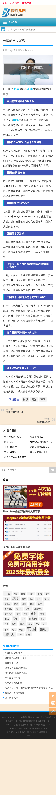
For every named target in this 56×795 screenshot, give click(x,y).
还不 (44, 623)
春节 (40, 603)
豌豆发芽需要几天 (38, 452)
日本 (24, 603)
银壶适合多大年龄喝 (14, 692)
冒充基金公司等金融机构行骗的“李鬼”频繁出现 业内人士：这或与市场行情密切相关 (29, 687)
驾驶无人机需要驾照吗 (16, 667)
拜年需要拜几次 (12, 677)
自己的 (33, 618)
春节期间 (8, 609)
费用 (37, 623)
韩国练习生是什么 (15, 411)
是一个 (19, 608)
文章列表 (14, 2)
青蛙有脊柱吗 (11, 662)
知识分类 (26, 2)
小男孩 (28, 735)
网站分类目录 (46, 717)
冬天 (39, 593)
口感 (6, 599)
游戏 (30, 89)
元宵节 (31, 594)
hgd (11, 50)
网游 (16, 120)
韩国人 (43, 629)
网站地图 (20, 721)
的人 (7, 618)
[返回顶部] (52, 711)
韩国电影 (10, 634)
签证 (15, 618)
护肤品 (7, 604)
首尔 (28, 634)
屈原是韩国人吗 (37, 436)
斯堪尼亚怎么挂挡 (13, 682)
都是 (6, 629)
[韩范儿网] (28, 11)
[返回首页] (52, 695)
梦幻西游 (8, 613)
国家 (31, 599)
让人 (22, 623)
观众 (14, 623)
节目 (42, 618)
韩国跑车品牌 (11, 697)
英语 (6, 624)
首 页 (4, 2)
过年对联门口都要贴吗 (16, 672)
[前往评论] (52, 703)
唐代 (24, 599)
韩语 (20, 634)
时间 (32, 603)
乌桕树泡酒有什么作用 (16, 657)
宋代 (46, 598)
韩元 (14, 629)
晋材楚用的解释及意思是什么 (42, 446)
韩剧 (21, 629)
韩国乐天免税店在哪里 (15, 457)
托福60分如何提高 (14, 652)
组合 (23, 619)
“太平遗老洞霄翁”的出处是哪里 (42, 441)
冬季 (47, 594)
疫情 (42, 613)
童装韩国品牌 (43, 421)
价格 (23, 593)
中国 (7, 593)
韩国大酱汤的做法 (13, 436)
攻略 (16, 603)
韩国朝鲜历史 (10, 446)
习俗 (15, 594)
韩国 (16, 89)
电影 (34, 613)
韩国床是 (8, 441)
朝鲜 (28, 608)
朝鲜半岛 (38, 609)
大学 (39, 598)
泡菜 (18, 613)
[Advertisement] (28, 767)
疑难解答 (29, 721)
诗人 (30, 623)
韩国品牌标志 (10, 452)
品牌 (15, 598)
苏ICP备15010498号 (42, 721)
